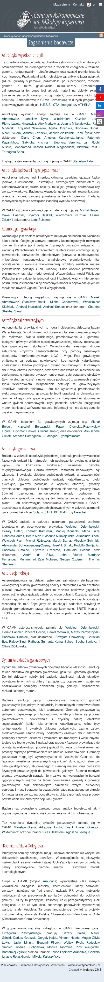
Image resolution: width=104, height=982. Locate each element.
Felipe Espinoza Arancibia (68, 952)
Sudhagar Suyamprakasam (62, 436)
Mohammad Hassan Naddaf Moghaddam (44, 147)
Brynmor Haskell (40, 215)
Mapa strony (61, 4)
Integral (66, 105)
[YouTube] (100, 98)
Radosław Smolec (15, 550)
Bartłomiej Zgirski (14, 952)
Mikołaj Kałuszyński (45, 956)
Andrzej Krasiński (28, 306)
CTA (55, 105)
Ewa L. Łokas (74, 827)
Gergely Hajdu (47, 937)
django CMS (93, 969)
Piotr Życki (84, 133)
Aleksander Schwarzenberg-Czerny (26, 545)
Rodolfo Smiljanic (86, 545)
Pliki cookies (9, 965)
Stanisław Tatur (83, 161)
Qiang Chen (30, 137)
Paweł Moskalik (58, 632)
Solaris (38, 512)
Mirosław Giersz (25, 827)
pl (89, 4)
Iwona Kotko (49, 431)
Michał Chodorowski (64, 302)
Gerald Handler (12, 632)
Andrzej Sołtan (53, 306)
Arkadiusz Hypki (50, 827)
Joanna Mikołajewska (76, 123)
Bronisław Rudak (87, 128)
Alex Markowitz (48, 123)
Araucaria (49, 881)
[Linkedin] (99, 106)
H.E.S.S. (45, 105)
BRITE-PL (61, 512)
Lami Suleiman (41, 220)
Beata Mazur (34, 536)
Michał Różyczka (38, 540)
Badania (25, 36)
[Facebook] (99, 90)
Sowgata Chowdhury (70, 637)
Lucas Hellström (53, 832)
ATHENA (84, 105)
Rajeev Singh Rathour (24, 641)
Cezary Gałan (12, 531)
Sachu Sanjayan (87, 641)
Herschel (80, 512)
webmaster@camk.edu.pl (84, 965)
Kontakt (78, 4)
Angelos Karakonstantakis (63, 137)
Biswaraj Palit (87, 147)
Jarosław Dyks (36, 119)
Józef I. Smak (62, 545)
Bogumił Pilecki (48, 942)
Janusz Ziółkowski (62, 133)
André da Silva (38, 555)
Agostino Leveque (78, 832)
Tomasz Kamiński (39, 531)
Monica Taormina (60, 947)
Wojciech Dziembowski (82, 526)
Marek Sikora (11, 133)
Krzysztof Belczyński (33, 426)
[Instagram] (99, 115)
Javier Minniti (23, 942)
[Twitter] (99, 123)
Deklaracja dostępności (34, 965)
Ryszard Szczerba (46, 550)
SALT (48, 512)
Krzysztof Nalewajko (31, 128)
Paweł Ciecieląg (69, 426)
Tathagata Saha (13, 152)
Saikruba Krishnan (35, 142)
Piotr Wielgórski (87, 947)
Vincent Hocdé (35, 632)
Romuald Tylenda (77, 550)
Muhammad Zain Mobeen (38, 559)
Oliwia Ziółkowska (14, 646)
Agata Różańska (60, 128)
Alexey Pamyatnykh (84, 632)
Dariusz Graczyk (24, 937)
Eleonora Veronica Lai (71, 142)
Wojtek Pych (73, 942)
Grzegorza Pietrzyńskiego (21, 933)
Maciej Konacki (66, 531)
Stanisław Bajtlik (34, 302)
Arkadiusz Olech (87, 536)
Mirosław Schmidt (86, 540)
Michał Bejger (89, 210)
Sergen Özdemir (71, 559)
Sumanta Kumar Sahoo (57, 641)
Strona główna (11, 36)
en (94, 4)
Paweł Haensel (13, 215)
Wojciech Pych (12, 540)
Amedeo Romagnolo (27, 436)
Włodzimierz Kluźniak (70, 119)
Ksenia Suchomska (30, 947)
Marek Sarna (61, 540)
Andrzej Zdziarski (35, 133)
